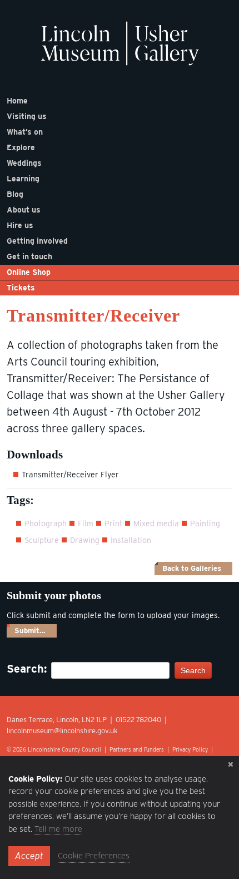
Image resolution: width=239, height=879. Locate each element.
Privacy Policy (190, 749)
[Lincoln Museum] (120, 49)
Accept (29, 856)
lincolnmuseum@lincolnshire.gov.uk (62, 731)
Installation (131, 540)
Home (17, 100)
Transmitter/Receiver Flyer (70, 474)
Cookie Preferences (94, 856)
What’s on (25, 131)
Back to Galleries (191, 568)
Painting (205, 523)
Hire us (20, 225)
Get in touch (29, 256)
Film (85, 523)
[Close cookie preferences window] (230, 764)
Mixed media (156, 523)
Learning (23, 178)
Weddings (24, 163)
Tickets (21, 287)
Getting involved (37, 240)
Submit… (30, 630)
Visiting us (27, 116)
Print (113, 523)
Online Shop (29, 272)
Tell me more (58, 829)
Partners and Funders (136, 749)
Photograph (45, 523)
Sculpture (41, 540)
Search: (23, 668)
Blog (15, 194)
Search (193, 670)
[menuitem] (119, 100)
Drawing (84, 540)
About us (24, 209)
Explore (21, 147)
